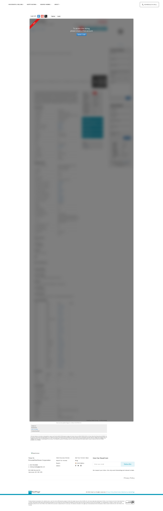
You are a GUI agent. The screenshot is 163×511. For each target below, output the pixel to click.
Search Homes (45, 4)
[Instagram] (81, 465)
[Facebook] (76, 465)
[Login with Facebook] (38, 17)
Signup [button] (53, 16)
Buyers (58, 463)
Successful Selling (16, 4)
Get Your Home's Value (82, 458)
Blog (76, 460)
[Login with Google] (42, 17)
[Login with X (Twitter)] (45, 17)
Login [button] (58, 16)
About (57, 4)
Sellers (58, 465)
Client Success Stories (62, 458)
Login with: (34, 16)
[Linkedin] (79, 465)
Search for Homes (61, 460)
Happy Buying (31, 4)
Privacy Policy (129, 478)
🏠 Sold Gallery (79, 463)
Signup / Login (81, 34)
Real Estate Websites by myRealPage (125, 492)
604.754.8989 (34, 429)
